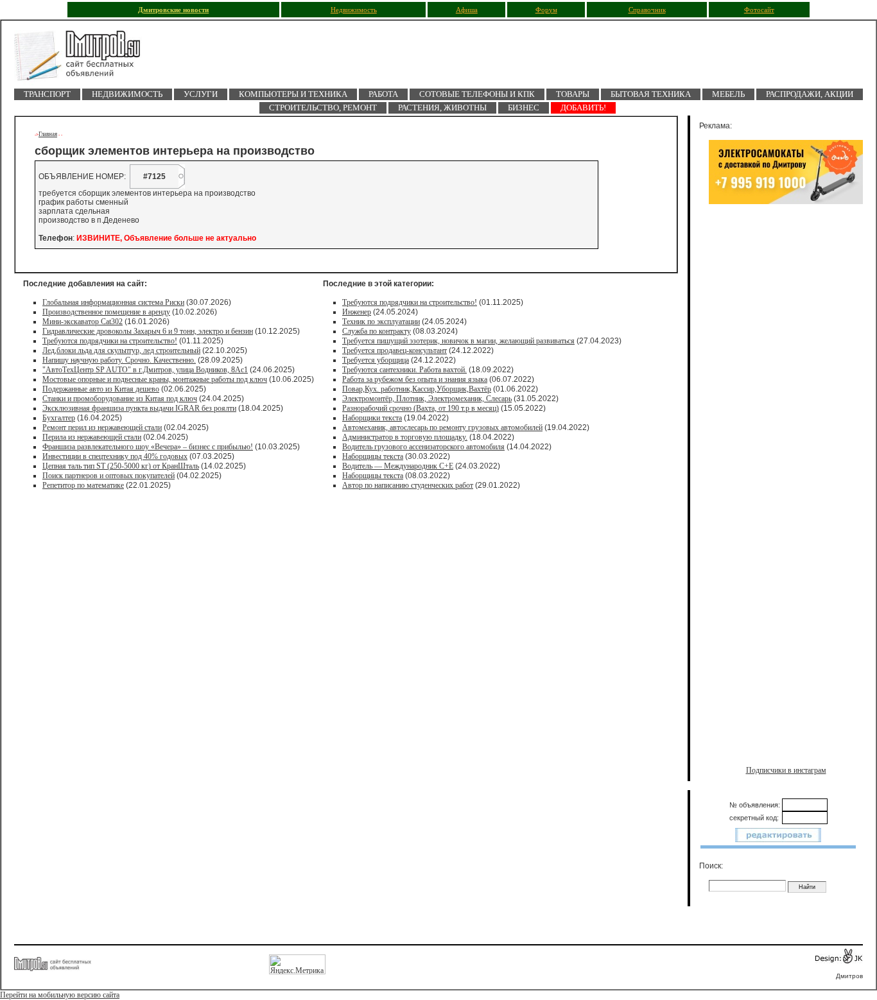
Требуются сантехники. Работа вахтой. (404, 369)
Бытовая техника (651, 94)
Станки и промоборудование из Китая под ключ (119, 398)
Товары (572, 94)
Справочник (647, 9)
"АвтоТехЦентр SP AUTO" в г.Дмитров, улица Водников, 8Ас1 (145, 369)
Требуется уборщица (375, 360)
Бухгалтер (58, 417)
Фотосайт (759, 9)
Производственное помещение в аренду (106, 311)
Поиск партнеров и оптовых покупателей (108, 475)
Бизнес (523, 107)
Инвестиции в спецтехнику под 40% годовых (114, 456)
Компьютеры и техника (293, 94)
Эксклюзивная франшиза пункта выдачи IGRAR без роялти (139, 408)
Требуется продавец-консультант (394, 350)
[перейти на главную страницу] (84, 59)
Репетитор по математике (83, 485)
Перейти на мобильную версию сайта (59, 994)
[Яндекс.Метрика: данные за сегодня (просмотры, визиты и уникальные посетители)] (297, 964)
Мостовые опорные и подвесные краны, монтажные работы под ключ (154, 379)
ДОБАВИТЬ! (583, 107)
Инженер (356, 311)
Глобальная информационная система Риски (113, 302)
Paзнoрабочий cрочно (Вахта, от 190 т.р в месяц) (420, 408)
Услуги (201, 94)
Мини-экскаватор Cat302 (82, 321)
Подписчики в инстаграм (786, 770)
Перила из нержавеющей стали (91, 437)
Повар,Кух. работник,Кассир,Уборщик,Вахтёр (416, 388)
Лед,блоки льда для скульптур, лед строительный (121, 350)
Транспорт (47, 94)
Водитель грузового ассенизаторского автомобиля (423, 446)
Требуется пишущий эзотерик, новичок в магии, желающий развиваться (458, 340)
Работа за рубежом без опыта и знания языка (414, 379)
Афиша (467, 9)
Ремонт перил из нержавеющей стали (102, 427)
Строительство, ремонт (323, 107)
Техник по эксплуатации (381, 321)
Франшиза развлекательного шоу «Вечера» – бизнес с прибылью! (147, 446)
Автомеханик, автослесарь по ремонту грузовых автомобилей (442, 427)
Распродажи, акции (809, 94)
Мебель (728, 94)
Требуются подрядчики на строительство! (109, 340)
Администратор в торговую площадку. (404, 437)
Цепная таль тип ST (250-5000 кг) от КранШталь (120, 465)
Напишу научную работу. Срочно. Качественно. (119, 360)
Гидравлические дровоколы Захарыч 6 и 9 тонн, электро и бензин (147, 331)
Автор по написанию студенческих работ (407, 485)
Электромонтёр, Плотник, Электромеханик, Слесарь (427, 398)
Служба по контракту (376, 331)
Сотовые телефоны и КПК (477, 94)
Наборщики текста (372, 417)
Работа (383, 94)
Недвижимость (354, 9)
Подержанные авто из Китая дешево (100, 388)
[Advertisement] (786, 344)
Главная (48, 134)
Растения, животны (442, 107)
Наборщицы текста (372, 456)
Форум (546, 9)
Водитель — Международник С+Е (397, 465)
